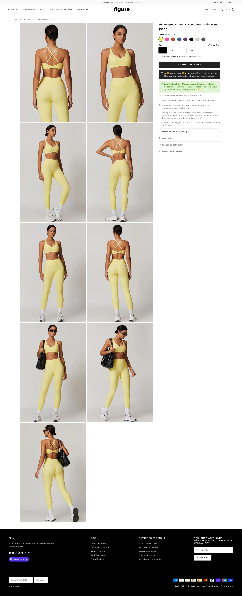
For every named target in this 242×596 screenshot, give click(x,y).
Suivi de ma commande (150, 559)
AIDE (42, 9)
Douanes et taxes (147, 555)
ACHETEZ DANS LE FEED (61, 9)
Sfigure (17, 586)
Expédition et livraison (149, 543)
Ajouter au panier (189, 64)
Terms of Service (227, 586)
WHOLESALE (82, 9)
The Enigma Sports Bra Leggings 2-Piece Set (39, 19)
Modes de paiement (148, 551)
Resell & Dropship (99, 551)
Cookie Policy (180, 586)
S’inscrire (202, 558)
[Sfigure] (121, 9)
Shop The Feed (98, 559)
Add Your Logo (98, 555)
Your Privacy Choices (210, 586)
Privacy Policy (193, 586)
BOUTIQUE (12, 9)
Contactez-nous (98, 543)
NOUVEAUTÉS (28, 9)
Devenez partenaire (100, 547)
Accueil (18, 19)
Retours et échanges (148, 547)
